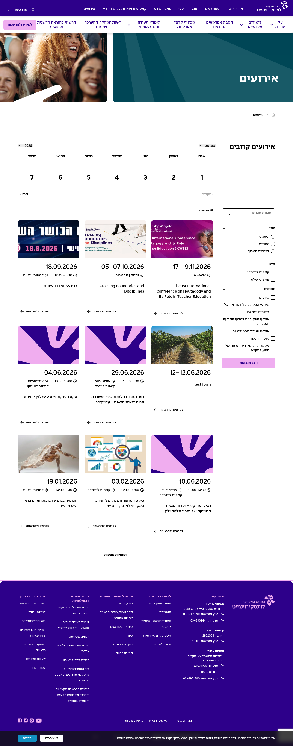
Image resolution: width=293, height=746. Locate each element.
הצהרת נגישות (183, 721)
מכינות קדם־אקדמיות (184, 25)
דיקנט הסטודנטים (121, 644)
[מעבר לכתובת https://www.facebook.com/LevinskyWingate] (26, 720)
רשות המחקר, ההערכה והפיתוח (102, 25)
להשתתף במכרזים (34, 621)
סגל (194, 9)
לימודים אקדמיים (255, 25)
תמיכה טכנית (124, 653)
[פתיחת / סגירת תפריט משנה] (272, 24)
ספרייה (128, 635)
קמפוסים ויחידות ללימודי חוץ (124, 9)
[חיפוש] (33, 10)
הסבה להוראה (162, 644)
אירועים (89, 9)
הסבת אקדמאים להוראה (219, 25)
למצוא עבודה (37, 612)
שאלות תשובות (36, 659)
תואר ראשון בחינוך (159, 603)
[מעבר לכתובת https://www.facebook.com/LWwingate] (20, 720)
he (7, 9)
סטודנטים (212, 9)
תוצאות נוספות (115, 554)
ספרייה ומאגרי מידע (169, 9)
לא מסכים (51, 738)
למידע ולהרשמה (20, 24)
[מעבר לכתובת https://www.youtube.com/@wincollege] (39, 720)
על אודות (280, 25)
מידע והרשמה (124, 603)
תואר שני (165, 612)
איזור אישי (235, 9)
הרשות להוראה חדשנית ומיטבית (56, 25)
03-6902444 (198, 620)
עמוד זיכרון (38, 667)
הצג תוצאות (249, 362)
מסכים (27, 738)
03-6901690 (191, 614)
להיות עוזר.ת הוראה (33, 603)
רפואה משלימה (79, 636)
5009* (196, 641)
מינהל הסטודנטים (121, 626)
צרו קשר (20, 9)
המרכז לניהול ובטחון (76, 660)
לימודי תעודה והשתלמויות (149, 25)
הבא (24, 194)
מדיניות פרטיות (134, 721)
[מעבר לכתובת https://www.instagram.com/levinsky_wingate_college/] (31, 720)
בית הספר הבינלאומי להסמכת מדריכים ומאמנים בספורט (71, 674)
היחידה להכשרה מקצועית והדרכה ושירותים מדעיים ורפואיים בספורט (72, 695)
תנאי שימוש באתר (158, 721)
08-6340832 (209, 672)
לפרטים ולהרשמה (171, 313)
